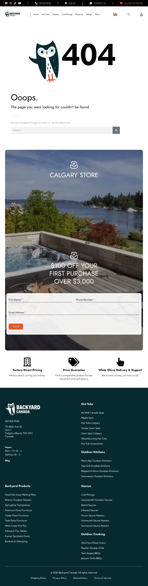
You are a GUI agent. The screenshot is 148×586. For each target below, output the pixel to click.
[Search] (116, 130)
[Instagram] (11, 3)
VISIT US (72, 3)
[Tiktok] (15, 3)
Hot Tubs (87, 404)
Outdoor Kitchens (93, 452)
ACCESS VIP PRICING (134, 3)
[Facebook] (6, 3)
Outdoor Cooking (93, 534)
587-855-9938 (45, 3)
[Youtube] (19, 3)
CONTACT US (100, 3)
